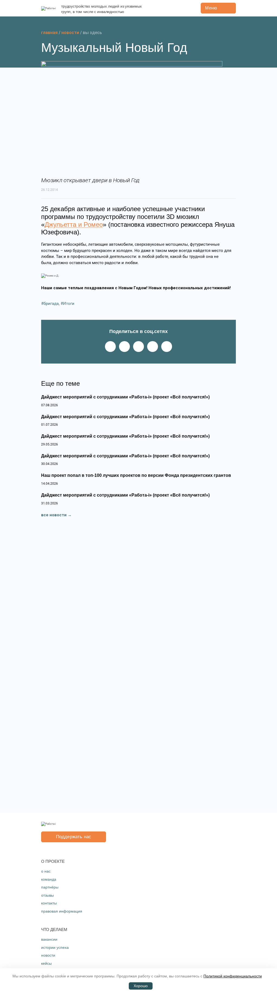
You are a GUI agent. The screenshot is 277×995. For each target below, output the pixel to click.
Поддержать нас (73, 836)
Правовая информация (61, 911)
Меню (211, 8)
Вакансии (49, 939)
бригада (51, 303)
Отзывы (47, 895)
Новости (70, 32)
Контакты (49, 903)
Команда (48, 879)
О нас (46, 871)
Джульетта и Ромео (74, 224)
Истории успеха (55, 947)
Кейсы (46, 963)
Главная (49, 32)
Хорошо (141, 986)
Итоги (68, 303)
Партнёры (49, 887)
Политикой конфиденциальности (232, 976)
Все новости (54, 515)
